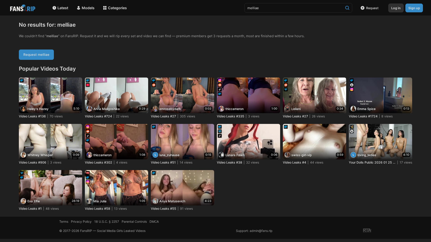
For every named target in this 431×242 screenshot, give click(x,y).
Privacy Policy (81, 221)
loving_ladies (366, 155)
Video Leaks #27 (163, 116)
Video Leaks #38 (229, 162)
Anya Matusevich (172, 201)
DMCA (154, 221)
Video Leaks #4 (294, 162)
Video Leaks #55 (163, 208)
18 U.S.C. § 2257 (106, 221)
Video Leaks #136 (32, 116)
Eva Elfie (33, 201)
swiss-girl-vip (301, 155)
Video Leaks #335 (230, 116)
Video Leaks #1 (30, 208)
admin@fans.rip (261, 231)
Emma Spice (366, 109)
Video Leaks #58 (97, 208)
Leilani (296, 109)
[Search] (347, 7)
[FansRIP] (22, 8)
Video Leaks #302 (98, 162)
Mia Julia (99, 201)
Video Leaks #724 (98, 116)
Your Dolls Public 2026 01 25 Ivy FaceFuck (372, 162)
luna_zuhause (169, 155)
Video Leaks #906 (32, 162)
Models (88, 8)
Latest (62, 8)
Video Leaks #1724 (363, 116)
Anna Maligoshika (106, 109)
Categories (117, 8)
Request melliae (36, 54)
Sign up (414, 8)
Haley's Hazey (37, 109)
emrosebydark (170, 109)
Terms (63, 221)
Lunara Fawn (234, 155)
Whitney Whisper (40, 155)
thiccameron (234, 109)
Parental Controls (134, 221)
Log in (396, 8)
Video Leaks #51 (163, 162)
